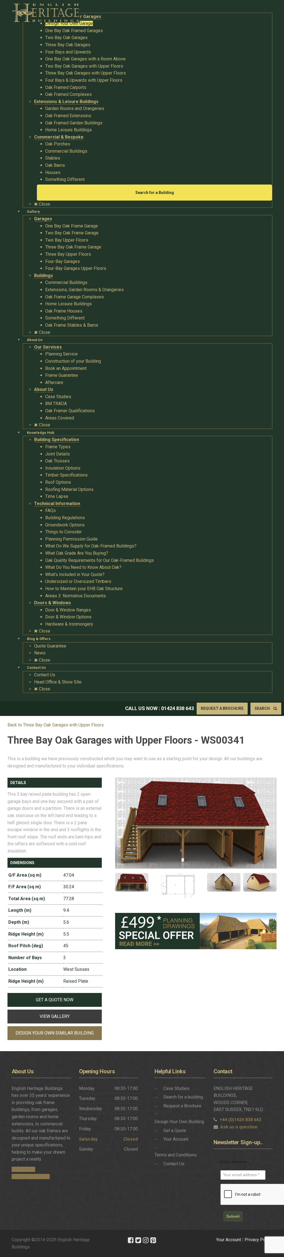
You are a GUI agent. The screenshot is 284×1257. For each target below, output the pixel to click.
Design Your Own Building (179, 1121)
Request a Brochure (222, 708)
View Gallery (55, 1016)
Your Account (175, 1139)
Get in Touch (23, 1169)
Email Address (235, 1161)
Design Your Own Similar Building (55, 1033)
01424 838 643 (177, 708)
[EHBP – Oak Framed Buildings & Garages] (46, 11)
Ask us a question (238, 1127)
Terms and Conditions (175, 1155)
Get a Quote (174, 1130)
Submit (233, 1216)
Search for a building (183, 1097)
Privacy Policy (258, 1239)
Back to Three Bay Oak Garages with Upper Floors (55, 725)
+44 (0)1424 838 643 (240, 1119)
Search (263, 708)
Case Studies (176, 1088)
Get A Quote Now (54, 999)
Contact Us (173, 1163)
